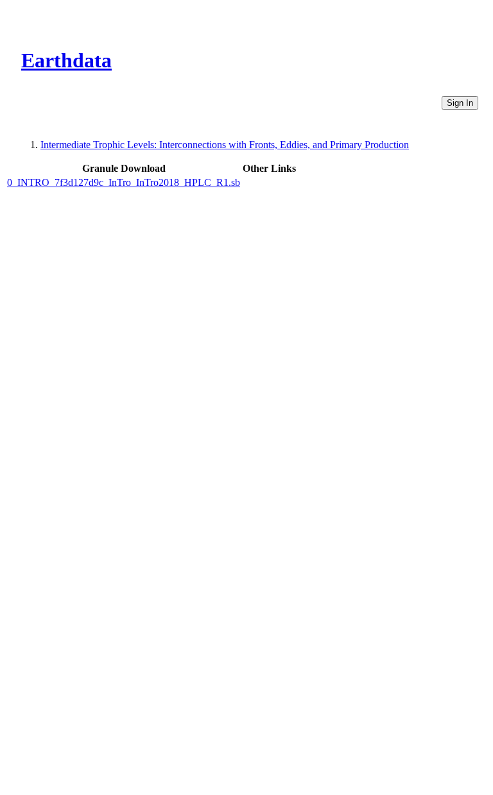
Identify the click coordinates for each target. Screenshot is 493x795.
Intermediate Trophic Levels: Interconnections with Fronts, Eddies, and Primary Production (224, 144)
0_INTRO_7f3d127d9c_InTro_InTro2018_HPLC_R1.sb (123, 182)
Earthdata (66, 60)
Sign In (460, 103)
